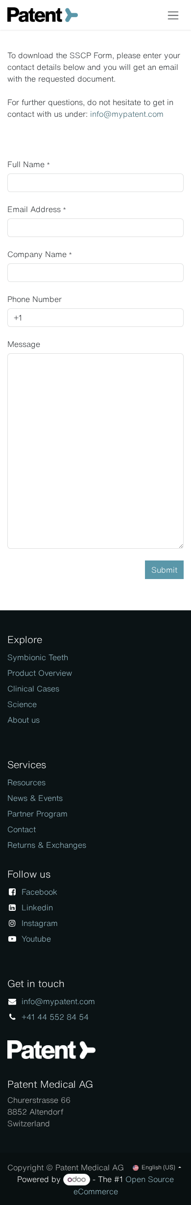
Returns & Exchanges (46, 845)
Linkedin (37, 907)
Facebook (39, 892)
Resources (26, 782)
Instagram (40, 923)
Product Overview (39, 673)
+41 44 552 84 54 (55, 1017)
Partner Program (37, 813)
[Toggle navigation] (173, 15)
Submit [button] (164, 570)
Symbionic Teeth (37, 657)
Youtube (36, 939)
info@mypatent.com (127, 114)
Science (22, 704)
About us (23, 720)
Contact (21, 829)
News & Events (35, 798)
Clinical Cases (33, 688)
